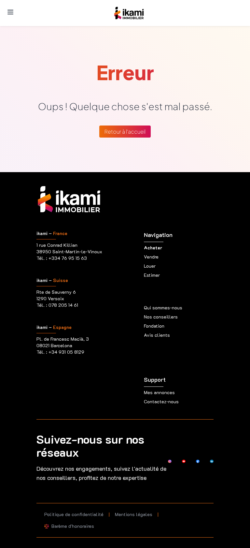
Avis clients (157, 335)
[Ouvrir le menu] (10, 12)
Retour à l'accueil (125, 131)
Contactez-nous (161, 401)
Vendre (151, 257)
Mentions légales (133, 514)
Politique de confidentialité (74, 514)
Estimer (152, 275)
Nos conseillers (161, 317)
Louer (150, 266)
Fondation (154, 326)
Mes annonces (159, 392)
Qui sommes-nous (163, 307)
